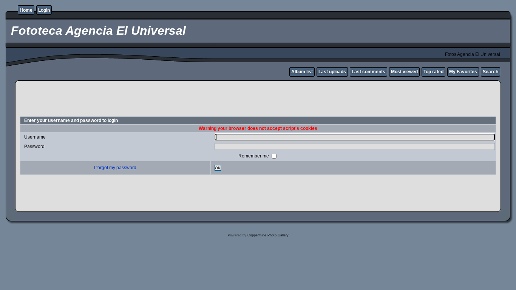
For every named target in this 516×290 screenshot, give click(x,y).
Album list (302, 71)
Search (490, 71)
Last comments (368, 71)
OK (218, 168)
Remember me (254, 155)
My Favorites (463, 71)
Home (26, 10)
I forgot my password (115, 167)
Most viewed (404, 71)
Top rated (433, 71)
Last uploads (332, 71)
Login (44, 10)
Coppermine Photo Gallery (268, 235)
